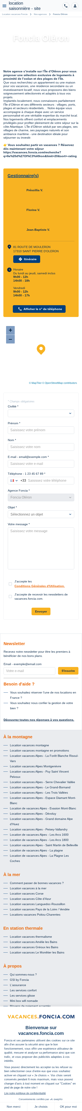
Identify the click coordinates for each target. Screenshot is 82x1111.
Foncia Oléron (60, 14)
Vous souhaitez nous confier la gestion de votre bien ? (41, 705)
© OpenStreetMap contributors (59, 383)
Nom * (12, 440)
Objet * (12, 507)
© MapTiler (35, 383)
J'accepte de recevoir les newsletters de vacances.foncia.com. (41, 596)
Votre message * (19, 524)
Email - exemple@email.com (23, 664)
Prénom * (14, 423)
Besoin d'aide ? (19, 684)
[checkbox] (10, 583)
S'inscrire (68, 670)
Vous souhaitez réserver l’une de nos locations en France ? (43, 695)
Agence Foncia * (19, 490)
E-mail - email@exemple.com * (28, 457)
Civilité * (13, 406)
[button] (75, 6)
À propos (12, 966)
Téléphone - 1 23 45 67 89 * (26, 473)
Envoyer (41, 611)
